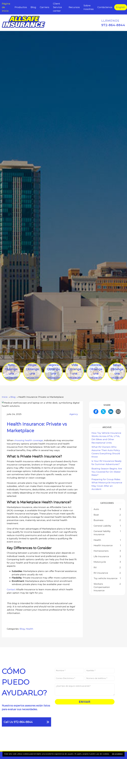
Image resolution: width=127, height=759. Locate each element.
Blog (33, 7)
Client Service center (57, 7)
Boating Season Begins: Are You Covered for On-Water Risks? (107, 471)
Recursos (74, 7)
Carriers (44, 7)
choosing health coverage (28, 440)
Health (29, 628)
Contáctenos (104, 7)
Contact (11, 589)
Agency (73, 414)
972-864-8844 (113, 25)
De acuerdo (117, 754)
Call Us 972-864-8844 (18, 722)
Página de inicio (6, 7)
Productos (21, 7)
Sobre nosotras (88, 7)
